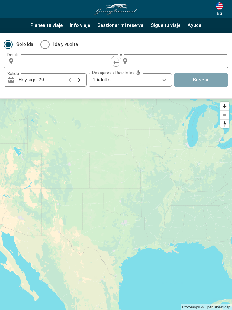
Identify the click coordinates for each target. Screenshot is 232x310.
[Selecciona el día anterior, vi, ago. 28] (70, 80)
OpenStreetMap (217, 306)
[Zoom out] (224, 114)
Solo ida (24, 44)
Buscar (201, 80)
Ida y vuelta (65, 44)
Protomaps (191, 306)
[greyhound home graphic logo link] (116, 9)
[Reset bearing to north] (224, 123)
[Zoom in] (224, 106)
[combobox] (65, 61)
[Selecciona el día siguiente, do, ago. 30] (79, 80)
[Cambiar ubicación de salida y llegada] (116, 61)
